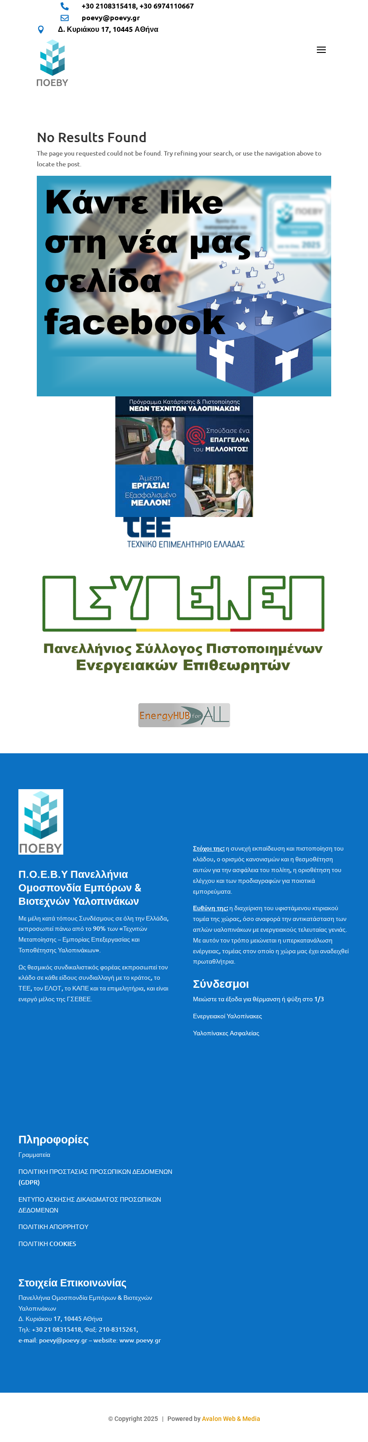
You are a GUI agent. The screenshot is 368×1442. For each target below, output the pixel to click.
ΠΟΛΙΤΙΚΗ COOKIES (47, 1243)
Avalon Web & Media (231, 1418)
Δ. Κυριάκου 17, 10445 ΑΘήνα (108, 29)
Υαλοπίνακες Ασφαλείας (226, 1033)
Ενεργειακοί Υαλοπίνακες (227, 1016)
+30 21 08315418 (56, 1329)
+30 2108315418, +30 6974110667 (138, 5)
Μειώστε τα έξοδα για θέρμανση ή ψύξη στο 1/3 (258, 999)
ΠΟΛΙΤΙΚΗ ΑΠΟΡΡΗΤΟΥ (53, 1226)
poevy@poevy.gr (111, 17)
